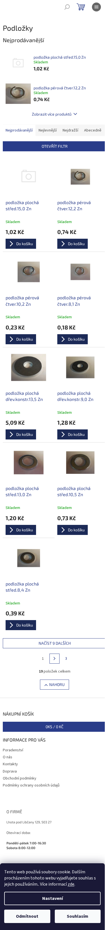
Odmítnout (27, 916)
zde (71, 884)
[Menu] (96, 7)
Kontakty (10, 764)
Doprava (10, 771)
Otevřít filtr (55, 146)
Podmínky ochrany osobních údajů (31, 785)
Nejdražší (70, 130)
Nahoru (57, 684)
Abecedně (92, 130)
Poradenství (13, 750)
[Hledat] (67, 7)
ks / (54, 726)
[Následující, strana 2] (54, 659)
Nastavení (52, 898)
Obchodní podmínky (19, 778)
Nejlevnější (48, 130)
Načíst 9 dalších (55, 643)
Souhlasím (77, 916)
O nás (7, 757)
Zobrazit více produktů (52, 114)
